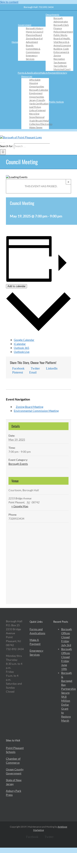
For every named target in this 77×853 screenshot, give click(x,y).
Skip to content (9, 2)
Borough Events (18, 463)
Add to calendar (16, 286)
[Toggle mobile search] (4, 141)
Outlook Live (21, 351)
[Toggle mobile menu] (1, 141)
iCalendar (20, 343)
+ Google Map (19, 506)
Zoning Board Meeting (29, 406)
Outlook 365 (21, 347)
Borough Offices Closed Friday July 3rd (66, 637)
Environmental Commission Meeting (36, 410)
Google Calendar (24, 340)
